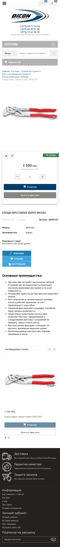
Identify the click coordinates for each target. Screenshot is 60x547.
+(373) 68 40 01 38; (30, 29)
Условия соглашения (11, 508)
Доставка (7, 504)
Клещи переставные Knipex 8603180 (23, 416)
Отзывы (18, 258)
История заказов (10, 520)
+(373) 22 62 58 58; (30, 31)
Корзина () (14, 62)
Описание (18, 253)
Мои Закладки (9, 524)
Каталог (6, 497)
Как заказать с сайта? (13, 494)
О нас (5, 501)
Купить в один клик (30, 195)
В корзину (32, 187)
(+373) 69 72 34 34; (30, 26)
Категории (11, 44)
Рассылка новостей (11, 527)
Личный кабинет (10, 517)
